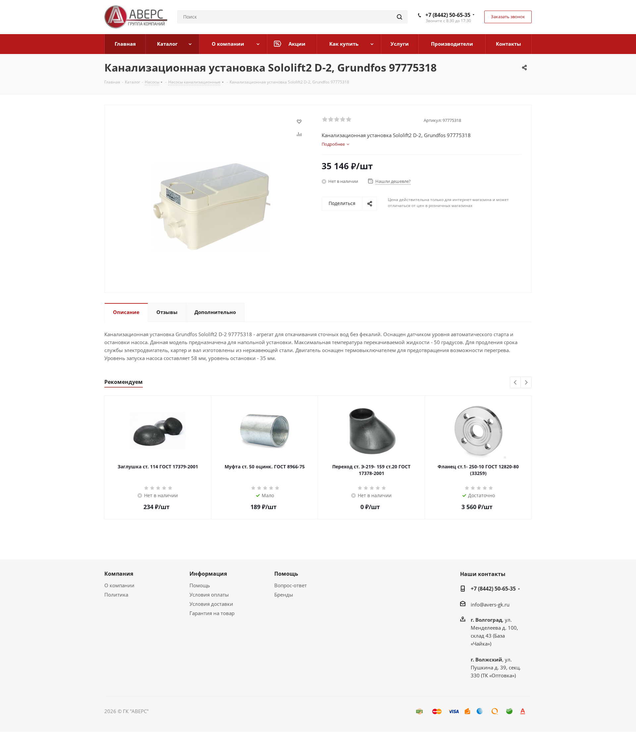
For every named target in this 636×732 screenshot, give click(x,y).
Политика (116, 594)
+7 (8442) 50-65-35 (447, 15)
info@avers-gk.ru (490, 604)
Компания (118, 573)
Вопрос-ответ (290, 585)
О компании (119, 585)
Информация (208, 573)
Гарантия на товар (212, 613)
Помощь (199, 585)
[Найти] (399, 17)
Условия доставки (211, 604)
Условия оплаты (209, 594)
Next (526, 383)
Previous (515, 383)
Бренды (283, 594)
